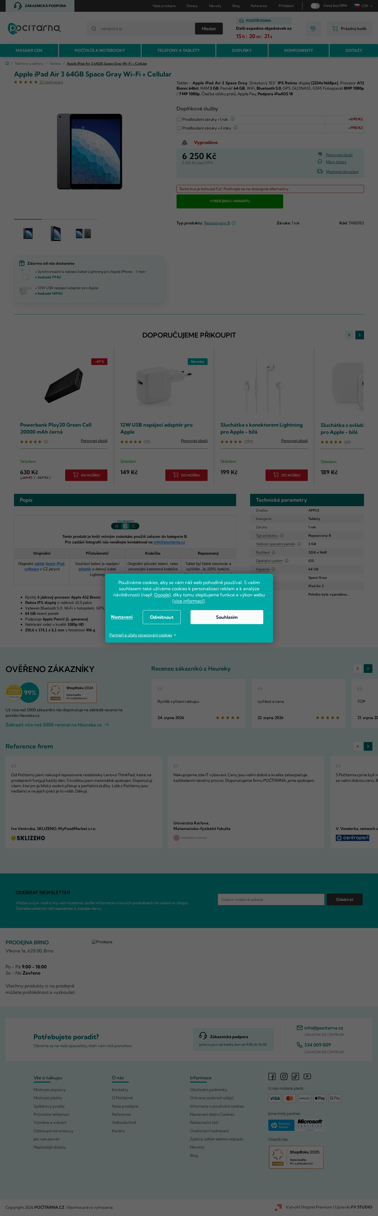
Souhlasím (227, 617)
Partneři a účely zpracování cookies (140, 635)
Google (161, 594)
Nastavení (122, 617)
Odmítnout (161, 617)
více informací (188, 601)
